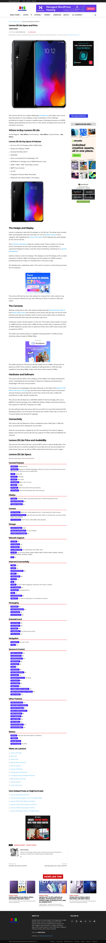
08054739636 (41, 932)
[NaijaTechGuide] (22, 8)
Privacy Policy (59, 941)
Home (10, 21)
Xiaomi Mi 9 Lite (14, 390)
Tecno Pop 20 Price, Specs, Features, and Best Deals (79, 898)
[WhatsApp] (87, 32)
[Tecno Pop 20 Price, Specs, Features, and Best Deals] (83, 887)
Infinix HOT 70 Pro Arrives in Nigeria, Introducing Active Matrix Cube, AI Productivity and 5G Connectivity (52, 899)
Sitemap (83, 941)
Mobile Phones (17, 21)
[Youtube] (94, 921)
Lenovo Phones (16, 785)
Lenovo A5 (14, 759)
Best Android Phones (18, 762)
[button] (95, 15)
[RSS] (85, 921)
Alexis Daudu (32, 32)
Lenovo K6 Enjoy (17, 769)
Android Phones (19, 845)
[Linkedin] (91, 32)
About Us (88, 941)
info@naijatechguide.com (45, 936)
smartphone (43, 115)
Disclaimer (76, 941)
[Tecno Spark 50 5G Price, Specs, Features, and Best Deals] (23, 887)
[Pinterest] (84, 32)
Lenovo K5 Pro (16, 782)
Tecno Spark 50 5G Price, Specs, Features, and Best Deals (21, 898)
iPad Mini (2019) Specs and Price (18, 866)
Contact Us (94, 941)
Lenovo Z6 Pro (16, 766)
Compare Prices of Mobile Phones (23, 775)
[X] (80, 32)
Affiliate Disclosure (68, 941)
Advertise (52, 941)
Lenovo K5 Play (16, 753)
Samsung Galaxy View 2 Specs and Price (56, 866)
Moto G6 (14, 756)
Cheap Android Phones (19, 772)
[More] (95, 32)
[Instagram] (76, 921)
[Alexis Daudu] (15, 853)
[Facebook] (76, 32)
